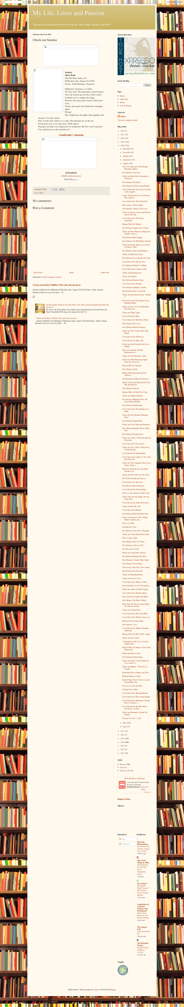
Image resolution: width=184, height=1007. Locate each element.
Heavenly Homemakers (142, 843)
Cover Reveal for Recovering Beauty (136, 696)
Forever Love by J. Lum (131, 718)
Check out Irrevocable (130, 638)
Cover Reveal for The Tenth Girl (134, 201)
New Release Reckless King (132, 280)
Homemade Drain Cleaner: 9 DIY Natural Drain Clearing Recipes (143, 890)
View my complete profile (128, 120)
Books (41, 193)
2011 (123, 753)
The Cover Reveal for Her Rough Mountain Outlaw (135, 167)
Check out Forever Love (131, 578)
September (127, 159)
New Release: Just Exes (131, 172)
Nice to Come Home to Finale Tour (135, 493)
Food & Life (125, 770)
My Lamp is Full (142, 928)
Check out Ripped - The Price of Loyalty (134, 667)
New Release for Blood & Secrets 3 (135, 378)
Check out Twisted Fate (131, 610)
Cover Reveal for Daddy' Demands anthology (135, 629)
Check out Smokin (129, 276)
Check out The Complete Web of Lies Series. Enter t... (136, 464)
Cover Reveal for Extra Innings (134, 489)
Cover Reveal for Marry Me (132, 340)
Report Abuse (124, 799)
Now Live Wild (128, 523)
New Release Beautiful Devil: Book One (135, 429)
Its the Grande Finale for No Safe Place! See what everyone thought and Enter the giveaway (77, 305)
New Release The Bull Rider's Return (136, 241)
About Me (124, 99)
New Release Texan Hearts (132, 563)
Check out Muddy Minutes (132, 395)
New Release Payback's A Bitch (134, 265)
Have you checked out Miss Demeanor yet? (132, 351)
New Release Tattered (130, 388)
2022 (123, 131)
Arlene (123, 116)
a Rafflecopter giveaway (71, 175)
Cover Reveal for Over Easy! (133, 443)
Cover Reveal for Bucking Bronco (135, 693)
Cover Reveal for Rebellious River (135, 319)
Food (122, 767)
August (126, 163)
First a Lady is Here (130, 538)
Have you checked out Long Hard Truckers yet (135, 469)
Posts (123, 839)
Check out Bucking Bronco (132, 574)
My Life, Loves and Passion (68, 12)
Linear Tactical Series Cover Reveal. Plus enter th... (136, 196)
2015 (123, 738)
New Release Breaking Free (132, 434)
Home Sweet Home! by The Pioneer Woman (143, 915)
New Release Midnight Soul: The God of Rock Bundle (135, 400)
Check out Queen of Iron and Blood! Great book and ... (136, 213)
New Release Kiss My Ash (132, 571)
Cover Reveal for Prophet (132, 283)
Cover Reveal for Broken (131, 510)
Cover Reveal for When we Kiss (134, 582)
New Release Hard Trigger (132, 237)
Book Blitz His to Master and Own (135, 672)
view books (147, 792)
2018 (123, 145)
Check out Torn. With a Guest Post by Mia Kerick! (135, 448)
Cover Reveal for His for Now (133, 261)
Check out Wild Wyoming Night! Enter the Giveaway (135, 360)
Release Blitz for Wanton (131, 224)
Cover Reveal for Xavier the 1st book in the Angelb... (136, 190)
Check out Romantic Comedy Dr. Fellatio (135, 713)
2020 (123, 138)
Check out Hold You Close (132, 254)
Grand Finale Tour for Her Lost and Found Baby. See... (136, 680)
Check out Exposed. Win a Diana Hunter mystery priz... (135, 518)
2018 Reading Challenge (134, 778)
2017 (123, 731)
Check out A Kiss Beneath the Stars (135, 534)
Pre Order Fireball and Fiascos (134, 478)
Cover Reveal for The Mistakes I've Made (135, 410)
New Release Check (129, 369)
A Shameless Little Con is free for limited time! (135, 642)
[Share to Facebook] (61, 189)
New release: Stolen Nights (132, 205)
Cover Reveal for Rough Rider (133, 453)
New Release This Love (131, 323)
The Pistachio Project (142, 944)
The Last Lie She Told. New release (136, 567)
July (124, 722)
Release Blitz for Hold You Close (134, 392)
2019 (123, 142)
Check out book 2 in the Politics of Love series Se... (135, 661)
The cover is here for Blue (132, 686)
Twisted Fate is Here (130, 689)
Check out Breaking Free (131, 272)
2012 (123, 749)
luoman (96, 989)
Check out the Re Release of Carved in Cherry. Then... (136, 245)
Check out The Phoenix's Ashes (134, 356)
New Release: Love (129, 624)
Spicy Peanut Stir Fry (143, 932)
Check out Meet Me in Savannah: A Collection (136, 177)
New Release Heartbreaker (132, 405)
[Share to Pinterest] (63, 189)
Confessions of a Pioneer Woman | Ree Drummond (143, 907)
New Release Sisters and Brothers (135, 250)
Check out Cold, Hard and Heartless (136, 424)
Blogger (113, 989)
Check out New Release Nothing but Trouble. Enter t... (136, 232)
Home (71, 272)
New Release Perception (131, 182)
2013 (123, 745)
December (127, 148)
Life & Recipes (126, 105)
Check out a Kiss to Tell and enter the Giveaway (136, 438)
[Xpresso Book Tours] (136, 74)
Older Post (105, 272)
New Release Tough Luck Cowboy (135, 228)
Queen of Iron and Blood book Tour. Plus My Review (136, 383)
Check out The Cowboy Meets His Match (135, 331)
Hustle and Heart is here (131, 653)
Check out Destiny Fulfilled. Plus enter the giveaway (57, 284)
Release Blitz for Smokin (131, 365)
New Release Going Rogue (132, 657)
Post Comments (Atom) (52, 277)
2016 (123, 734)
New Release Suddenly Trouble (134, 287)
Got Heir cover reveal (130, 549)
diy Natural (142, 883)
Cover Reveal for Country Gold (134, 269)
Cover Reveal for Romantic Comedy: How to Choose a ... (136, 701)
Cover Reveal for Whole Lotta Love (136, 617)
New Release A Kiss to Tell (132, 545)
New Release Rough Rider (132, 421)
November (127, 152)
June (125, 726)
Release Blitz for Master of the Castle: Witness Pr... (136, 648)
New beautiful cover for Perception (135, 585)
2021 (123, 134)
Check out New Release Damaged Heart (135, 416)
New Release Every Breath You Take (136, 258)
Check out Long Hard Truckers (134, 552)
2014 (123, 742)
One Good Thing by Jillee (143, 861)
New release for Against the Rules (135, 596)
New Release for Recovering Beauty (136, 185)
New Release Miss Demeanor (133, 485)
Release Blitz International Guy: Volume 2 (134, 374)
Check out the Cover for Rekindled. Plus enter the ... (135, 307)
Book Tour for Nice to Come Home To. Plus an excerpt (135, 605)
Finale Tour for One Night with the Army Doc (135, 497)
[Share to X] (58, 189)
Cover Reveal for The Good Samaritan (132, 219)
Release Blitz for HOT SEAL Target (136, 634)
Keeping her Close (129, 527)
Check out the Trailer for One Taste (135, 474)
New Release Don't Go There (133, 541)
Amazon (78, 135)
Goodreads (65, 135)
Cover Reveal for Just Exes (132, 482)
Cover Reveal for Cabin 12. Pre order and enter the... (136, 458)
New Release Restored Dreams (133, 327)
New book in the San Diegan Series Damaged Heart (135, 301)
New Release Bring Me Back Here (135, 513)
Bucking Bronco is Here (131, 676)
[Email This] (53, 189)
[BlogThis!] (55, 189)
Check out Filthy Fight (131, 312)
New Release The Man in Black (134, 600)
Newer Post (37, 272)
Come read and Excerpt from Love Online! (135, 345)
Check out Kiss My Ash (131, 506)
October (126, 156)
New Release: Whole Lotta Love (134, 208)
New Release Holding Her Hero (134, 556)
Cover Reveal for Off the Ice (133, 336)
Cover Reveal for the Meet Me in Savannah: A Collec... (134, 707)
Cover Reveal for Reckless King (134, 593)
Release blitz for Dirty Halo (132, 621)
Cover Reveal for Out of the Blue (135, 613)
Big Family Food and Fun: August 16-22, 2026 (143, 848)
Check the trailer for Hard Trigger (135, 589)
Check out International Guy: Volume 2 (136, 295)
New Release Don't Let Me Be (133, 291)
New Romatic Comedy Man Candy (135, 560)
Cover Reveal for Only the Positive (135, 502)
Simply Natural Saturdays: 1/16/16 (142, 949)
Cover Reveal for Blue (130, 316)
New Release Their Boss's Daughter (135, 530)
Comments (125, 844)
